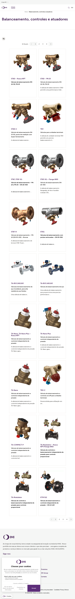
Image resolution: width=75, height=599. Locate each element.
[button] (31, 44)
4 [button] (46, 44)
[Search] (69, 7)
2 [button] (39, 44)
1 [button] (35, 44)
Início (26, 12)
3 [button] (42, 44)
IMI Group (44, 573)
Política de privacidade (46, 590)
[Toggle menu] (72, 7)
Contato (44, 576)
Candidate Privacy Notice (61, 590)
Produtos (44, 569)
